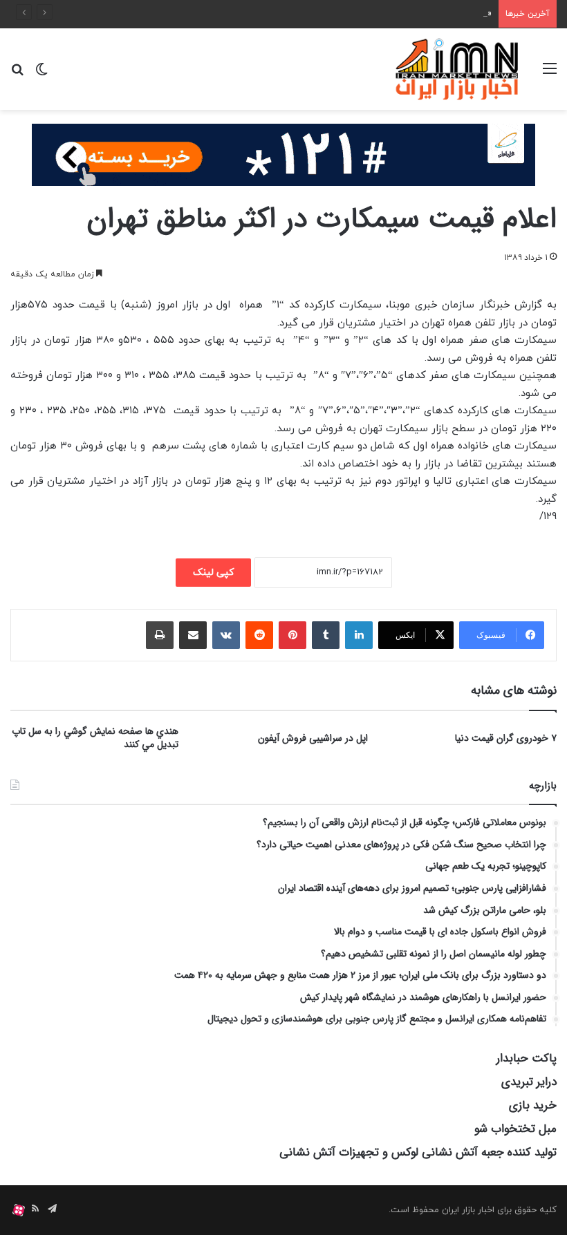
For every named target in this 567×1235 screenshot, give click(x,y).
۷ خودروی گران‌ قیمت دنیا (506, 738)
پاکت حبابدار (526, 1058)
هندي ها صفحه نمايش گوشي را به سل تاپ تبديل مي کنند (95, 738)
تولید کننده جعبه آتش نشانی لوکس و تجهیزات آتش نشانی (418, 1152)
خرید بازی (533, 1105)
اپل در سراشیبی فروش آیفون (313, 738)
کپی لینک (213, 572)
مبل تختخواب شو (515, 1129)
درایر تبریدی (529, 1082)
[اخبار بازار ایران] (457, 69)
